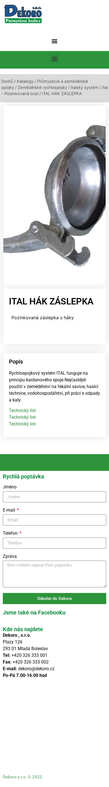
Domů (7, 81)
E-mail (9, 510)
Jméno (9, 487)
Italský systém (84, 87)
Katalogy (25, 81)
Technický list (22, 410)
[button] (54, 40)
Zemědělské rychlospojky (42, 87)
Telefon (11, 533)
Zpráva (10, 556)
